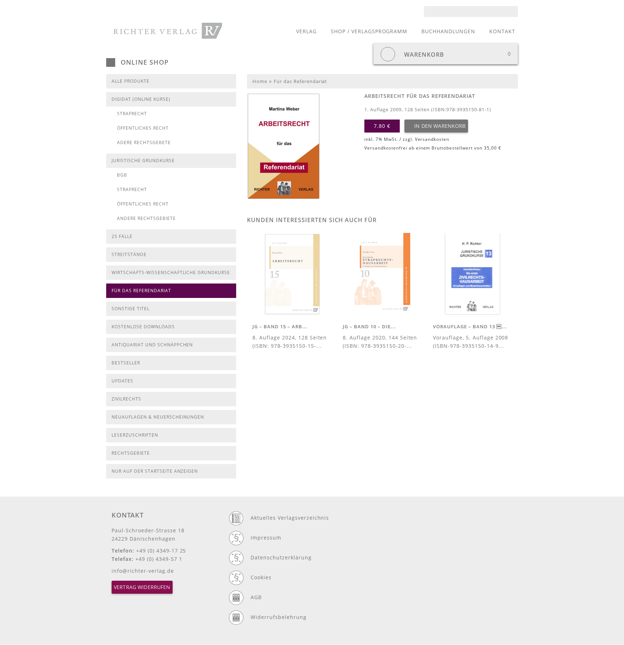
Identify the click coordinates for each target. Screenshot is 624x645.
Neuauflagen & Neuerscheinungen (158, 417)
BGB (122, 175)
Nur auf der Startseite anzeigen (155, 471)
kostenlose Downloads (143, 327)
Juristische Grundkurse (143, 160)
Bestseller (126, 363)
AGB (256, 597)
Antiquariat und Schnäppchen (152, 345)
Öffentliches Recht (143, 128)
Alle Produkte (131, 81)
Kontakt (502, 31)
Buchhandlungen (448, 31)
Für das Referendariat (141, 290)
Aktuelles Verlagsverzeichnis (290, 517)
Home (259, 81)
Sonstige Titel (131, 309)
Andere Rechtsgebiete (146, 218)
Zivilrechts (126, 399)
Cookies (261, 577)
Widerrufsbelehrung (279, 617)
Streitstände (129, 254)
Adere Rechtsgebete (144, 142)
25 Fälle (122, 236)
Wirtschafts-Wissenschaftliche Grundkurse (171, 272)
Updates (122, 381)
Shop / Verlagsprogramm (369, 31)
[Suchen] (514, 11)
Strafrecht (132, 114)
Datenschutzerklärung (281, 557)
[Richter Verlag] (167, 31)
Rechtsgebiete (131, 453)
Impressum (266, 537)
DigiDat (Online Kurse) (141, 99)
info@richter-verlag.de (143, 570)
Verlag (306, 31)
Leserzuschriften (135, 435)
